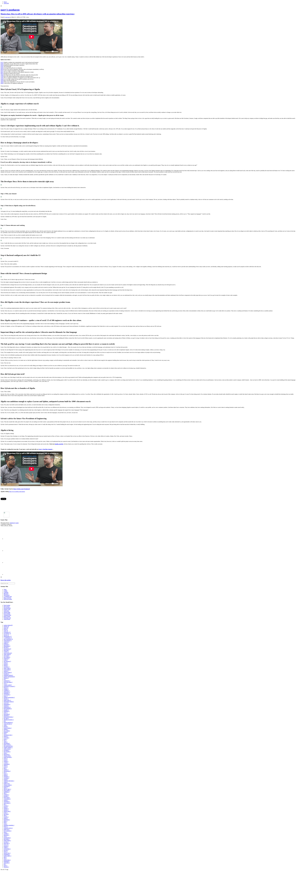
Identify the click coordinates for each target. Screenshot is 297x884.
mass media (7, 790)
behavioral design (8, 717)
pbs (5, 804)
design (6, 775)
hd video (6, 718)
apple (6, 630)
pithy (5, 815)
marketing (7, 693)
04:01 (2, 68)
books (6, 812)
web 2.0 (6, 703)
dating (6, 787)
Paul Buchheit (7, 608)
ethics (5, 821)
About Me (6, 3)
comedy (6, 651)
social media (7, 669)
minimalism (7, 704)
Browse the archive (6, 580)
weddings (6, 690)
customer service (8, 828)
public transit (7, 748)
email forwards (8, 757)
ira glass (6, 842)
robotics (6, 810)
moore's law (7, 853)
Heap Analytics (7, 597)
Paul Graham (7, 605)
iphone (6, 665)
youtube (6, 833)
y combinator (8, 637)
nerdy (5, 712)
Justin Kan (6, 611)
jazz (5, 740)
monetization (7, 837)
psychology (7, 633)
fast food (6, 814)
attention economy (9, 719)
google (6, 664)
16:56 (2, 80)
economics (7, 632)
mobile (6, 729)
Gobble (5, 591)
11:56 (2, 76)
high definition (8, 708)
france (6, 773)
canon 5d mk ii (8, 723)
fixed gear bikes (8, 682)
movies (6, 635)
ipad (5, 733)
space (5, 865)
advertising (7, 743)
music (6, 628)
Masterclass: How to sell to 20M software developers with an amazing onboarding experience (37, 14)
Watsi (5, 589)
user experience (8, 639)
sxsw (5, 683)
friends (6, 726)
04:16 (2, 69)
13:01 (2, 77)
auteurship (7, 862)
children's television (9, 780)
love (5, 772)
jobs (5, 793)
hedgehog (6, 711)
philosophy (7, 692)
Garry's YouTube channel (45, 449)
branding (6, 673)
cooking (6, 689)
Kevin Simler (7, 613)
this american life (8, 746)
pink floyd (7, 754)
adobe (6, 742)
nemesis (6, 846)
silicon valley (7, 789)
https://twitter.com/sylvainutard (21, 489)
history (6, 826)
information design (9, 701)
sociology (6, 667)
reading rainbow (8, 747)
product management (9, 676)
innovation (7, 714)
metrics (6, 736)
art (5, 679)
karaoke (6, 796)
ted (5, 864)
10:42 (2, 75)
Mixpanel (6, 593)
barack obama (7, 728)
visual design (8, 640)
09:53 (2, 73)
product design (8, 625)
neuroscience (7, 648)
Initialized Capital (14, 523)
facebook (6, 644)
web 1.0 (6, 844)
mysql (6, 760)
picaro (6, 758)
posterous (6, 658)
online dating (7, 840)
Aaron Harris (7, 619)
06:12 (2, 72)
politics (6, 643)
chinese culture (8, 785)
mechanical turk (8, 735)
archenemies (7, 849)
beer (5, 768)
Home (5, 2)
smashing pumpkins (9, 825)
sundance (6, 794)
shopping (6, 715)
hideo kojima (7, 744)
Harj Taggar (7, 606)
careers (6, 800)
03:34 (2, 65)
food (6, 629)
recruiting (6, 750)
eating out (6, 829)
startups (6, 626)
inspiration (7, 786)
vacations (6, 778)
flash (5, 822)
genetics (6, 817)
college (6, 847)
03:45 (2, 66)
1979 (5, 836)
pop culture (7, 657)
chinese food (7, 755)
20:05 (2, 83)
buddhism (6, 792)
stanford (6, 705)
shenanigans (7, 771)
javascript (6, 737)
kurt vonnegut (7, 830)
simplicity (6, 776)
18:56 (2, 81)
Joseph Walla (7, 612)
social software (8, 653)
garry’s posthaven (10, 9)
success (6, 850)
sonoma (6, 805)
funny (6, 696)
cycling (6, 762)
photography (7, 636)
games (6, 662)
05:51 (2, 70)
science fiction (8, 672)
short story (7, 843)
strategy (6, 769)
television (6, 835)
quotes (6, 818)
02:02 (2, 63)
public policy (7, 700)
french (6, 807)
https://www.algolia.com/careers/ (17, 491)
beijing (6, 732)
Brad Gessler (7, 616)
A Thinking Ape (8, 596)
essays (6, 767)
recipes (6, 779)
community (7, 680)
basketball (7, 861)
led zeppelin (7, 751)
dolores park (7, 811)
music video (7, 668)
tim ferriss (6, 839)
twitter (6, 660)
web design (7, 694)
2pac (5, 858)
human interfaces (8, 722)
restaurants (7, 764)
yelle (5, 725)
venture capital (8, 685)
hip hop (6, 647)
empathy (6, 710)
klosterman (7, 819)
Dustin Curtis (7, 609)
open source (7, 803)
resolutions (7, 854)
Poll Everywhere (8, 599)
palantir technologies (9, 697)
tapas (5, 832)
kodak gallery (7, 855)
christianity (7, 801)
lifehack (6, 678)
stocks (6, 851)
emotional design (8, 675)
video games (7, 654)
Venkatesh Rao (7, 615)
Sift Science (7, 595)
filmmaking (7, 646)
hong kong (7, 797)
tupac (5, 739)
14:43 (2, 79)
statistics (6, 808)
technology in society (9, 686)
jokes (5, 753)
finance (6, 687)
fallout (6, 765)
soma (5, 824)
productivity (7, 707)
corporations (7, 798)
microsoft (6, 655)
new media (7, 730)
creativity (6, 642)
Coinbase (6, 592)
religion (6, 761)
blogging (6, 867)
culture (6, 782)
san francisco (7, 661)
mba (5, 857)
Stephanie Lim (7, 617)
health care (7, 783)
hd (5, 721)
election (6, 698)
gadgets (6, 671)
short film (6, 650)
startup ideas (7, 860)
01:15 (2, 62)
